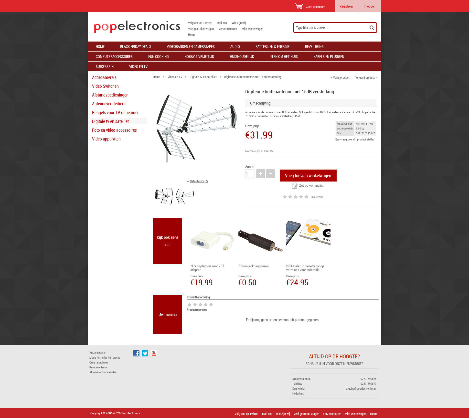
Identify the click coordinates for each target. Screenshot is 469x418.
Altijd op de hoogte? (334, 356)
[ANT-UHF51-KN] (163, 197)
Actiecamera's (104, 77)
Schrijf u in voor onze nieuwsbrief (334, 363)
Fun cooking (158, 56)
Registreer (346, 6)
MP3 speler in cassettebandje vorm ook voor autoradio (305, 268)
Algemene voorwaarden (103, 372)
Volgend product (366, 77)
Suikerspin (105, 66)
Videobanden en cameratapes (191, 46)
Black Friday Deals (135, 46)
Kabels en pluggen (328, 56)
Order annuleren (98, 362)
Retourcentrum (98, 367)
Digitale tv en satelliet (110, 121)
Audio (235, 46)
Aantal (249, 166)
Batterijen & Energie (272, 46)
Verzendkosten (228, 28)
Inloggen (369, 6)
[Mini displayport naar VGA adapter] (213, 241)
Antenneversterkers (109, 104)
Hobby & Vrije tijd (199, 56)
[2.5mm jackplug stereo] (260, 241)
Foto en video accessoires (114, 130)
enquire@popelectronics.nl (361, 388)
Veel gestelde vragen (201, 28)
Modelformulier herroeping (104, 357)
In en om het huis (284, 56)
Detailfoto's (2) (199, 181)
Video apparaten (106, 139)
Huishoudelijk (242, 56)
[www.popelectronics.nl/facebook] (136, 355)
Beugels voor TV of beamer (115, 112)
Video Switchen (105, 86)
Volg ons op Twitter (200, 23)
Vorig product (339, 77)
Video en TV (138, 66)
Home (191, 34)
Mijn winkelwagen (252, 28)
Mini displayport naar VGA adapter (207, 268)
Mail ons (222, 23)
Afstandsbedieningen (110, 95)
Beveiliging (314, 46)
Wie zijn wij (239, 23)
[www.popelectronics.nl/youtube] (154, 355)
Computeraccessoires (114, 56)
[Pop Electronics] (134, 27)
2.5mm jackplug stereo (253, 266)
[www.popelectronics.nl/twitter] (145, 355)
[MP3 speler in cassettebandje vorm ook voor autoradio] (308, 232)
